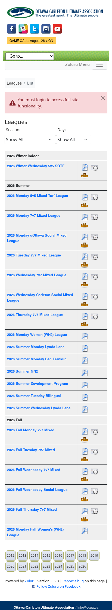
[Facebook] (12, 28)
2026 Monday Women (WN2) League (37, 334)
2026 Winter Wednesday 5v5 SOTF (35, 165)
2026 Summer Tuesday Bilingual (34, 395)
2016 (58, 555)
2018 (82, 555)
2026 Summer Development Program (37, 383)
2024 (58, 566)
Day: (61, 129)
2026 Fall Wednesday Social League (37, 489)
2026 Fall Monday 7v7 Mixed (30, 430)
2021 (22, 566)
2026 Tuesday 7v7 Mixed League (34, 255)
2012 (10, 555)
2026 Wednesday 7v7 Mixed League (36, 275)
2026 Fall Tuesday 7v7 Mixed (31, 449)
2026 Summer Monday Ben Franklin (37, 359)
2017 (70, 555)
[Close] (102, 97)
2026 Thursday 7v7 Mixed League (35, 314)
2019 (94, 555)
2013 (22, 555)
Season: (13, 129)
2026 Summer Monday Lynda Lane (35, 346)
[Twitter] (34, 28)
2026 (82, 566)
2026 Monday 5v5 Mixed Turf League (37, 195)
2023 (46, 566)
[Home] (56, 10)
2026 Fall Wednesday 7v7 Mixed (33, 469)
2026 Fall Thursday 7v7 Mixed (32, 509)
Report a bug (73, 580)
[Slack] (23, 28)
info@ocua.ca (87, 607)
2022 (34, 566)
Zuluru (30, 580)
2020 (10, 566)
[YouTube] (57, 28)
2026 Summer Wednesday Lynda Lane (38, 407)
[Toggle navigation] (99, 64)
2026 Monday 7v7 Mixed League (33, 215)
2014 (34, 555)
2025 (70, 566)
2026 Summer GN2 (22, 371)
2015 (46, 555)
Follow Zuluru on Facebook (58, 586)
